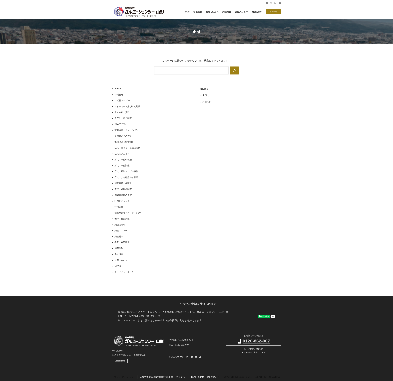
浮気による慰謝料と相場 (126, 177)
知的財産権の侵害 (123, 195)
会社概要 (119, 254)
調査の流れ (120, 224)
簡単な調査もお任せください (128, 213)
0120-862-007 (256, 341)
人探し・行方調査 (123, 118)
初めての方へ (121, 124)
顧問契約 (119, 248)
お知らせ (206, 102)
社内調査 (119, 207)
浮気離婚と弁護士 (123, 183)
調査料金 (119, 236)
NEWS (118, 266)
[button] (253, 350)
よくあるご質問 (122, 112)
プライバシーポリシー (125, 272)
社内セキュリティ (123, 201)
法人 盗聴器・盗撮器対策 (127, 148)
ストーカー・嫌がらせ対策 (127, 106)
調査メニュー (121, 230)
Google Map (120, 361)
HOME (118, 88)
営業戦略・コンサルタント (127, 130)
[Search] (234, 70)
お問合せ (273, 11)
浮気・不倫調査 (122, 165)
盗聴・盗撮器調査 (123, 189)
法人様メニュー (122, 153)
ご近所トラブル (122, 100)
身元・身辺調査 (122, 242)
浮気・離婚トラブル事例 (126, 171)
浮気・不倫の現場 (123, 159)
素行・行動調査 (122, 218)
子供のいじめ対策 (123, 136)
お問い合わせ (121, 260)
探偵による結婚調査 (124, 142)
